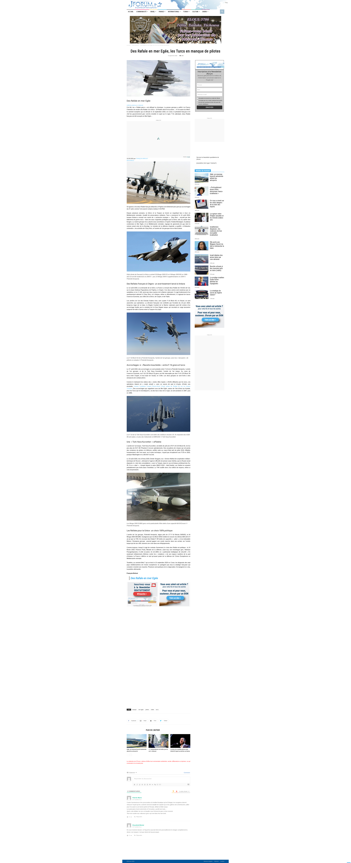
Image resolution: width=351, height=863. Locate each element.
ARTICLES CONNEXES (136, 730)
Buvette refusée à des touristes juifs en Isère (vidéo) (216, 268)
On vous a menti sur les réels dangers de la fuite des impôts (217, 203)
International (173, 12)
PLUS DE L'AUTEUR (153, 730)
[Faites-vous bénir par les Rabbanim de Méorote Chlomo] (175, 29)
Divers (204, 12)
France (161, 12)
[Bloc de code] (152, 784)
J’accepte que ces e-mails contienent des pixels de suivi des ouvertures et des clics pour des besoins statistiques (210, 102)
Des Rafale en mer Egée (144, 578)
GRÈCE (129, 105)
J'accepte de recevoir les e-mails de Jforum (209, 98)
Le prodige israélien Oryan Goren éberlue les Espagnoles (217, 280)
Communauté (141, 12)
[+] (160, 784)
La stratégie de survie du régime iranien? (216, 293)
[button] (222, 12)
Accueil (131, 12)
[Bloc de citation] (150, 784)
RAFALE (134, 105)
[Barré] (142, 784)
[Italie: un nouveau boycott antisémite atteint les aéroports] (137, 741)
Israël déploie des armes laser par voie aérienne (216, 257)
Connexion (186, 772)
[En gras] (134, 784)
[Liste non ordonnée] (147, 784)
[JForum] (175, 4)
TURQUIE (140, 105)
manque (134, 709)
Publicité (216, 861)
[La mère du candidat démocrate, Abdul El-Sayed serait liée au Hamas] (180, 741)
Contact (222, 861)
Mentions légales (208, 861)
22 (133, 160)
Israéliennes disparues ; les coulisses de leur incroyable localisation (216, 231)
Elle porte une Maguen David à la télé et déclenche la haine (217, 245)
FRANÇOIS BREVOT (142, 158)
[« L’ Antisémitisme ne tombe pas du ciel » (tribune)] (158, 741)
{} (157, 784)
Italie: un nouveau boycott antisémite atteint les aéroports (216, 177)
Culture (195, 12)
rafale (152, 709)
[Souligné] (139, 784)
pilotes (147, 709)
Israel (152, 12)
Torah (185, 12)
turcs (157, 709)
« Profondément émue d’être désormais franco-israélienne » (216, 190)
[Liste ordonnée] (145, 784)
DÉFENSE (130, 160)
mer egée (141, 709)
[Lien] (155, 784)
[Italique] (137, 784)
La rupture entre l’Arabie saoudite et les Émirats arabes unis (217, 217)
